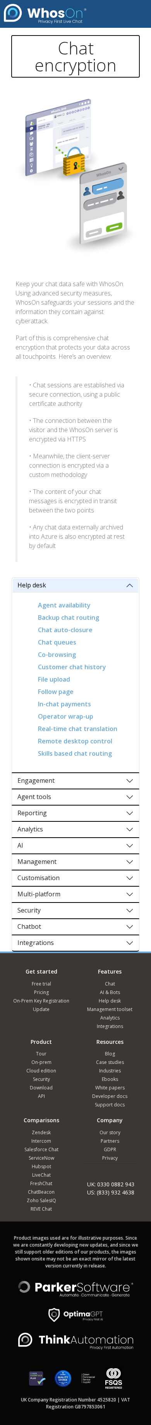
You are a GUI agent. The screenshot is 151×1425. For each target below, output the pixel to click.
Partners (110, 1141)
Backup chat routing (68, 617)
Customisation (38, 878)
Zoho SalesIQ (41, 1200)
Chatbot (29, 926)
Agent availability (64, 605)
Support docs (110, 1104)
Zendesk (41, 1132)
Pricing (41, 992)
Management (37, 861)
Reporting (32, 813)
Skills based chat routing (75, 753)
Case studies (110, 1062)
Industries (110, 1070)
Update (41, 1009)
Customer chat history (72, 667)
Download (41, 1087)
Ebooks (110, 1079)
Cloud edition (41, 1070)
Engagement (36, 780)
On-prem (41, 1062)
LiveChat (41, 1175)
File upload (54, 679)
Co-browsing (57, 654)
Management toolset (109, 1009)
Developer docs (109, 1096)
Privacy (110, 1158)
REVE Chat (41, 1209)
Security (29, 910)
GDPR (110, 1149)
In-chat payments (64, 704)
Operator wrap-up (65, 716)
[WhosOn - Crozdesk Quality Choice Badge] (63, 1382)
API (41, 1096)
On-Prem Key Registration (41, 1001)
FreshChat (41, 1183)
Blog (110, 1053)
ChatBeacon (41, 1192)
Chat (110, 984)
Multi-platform (38, 894)
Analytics (30, 829)
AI (20, 845)
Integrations (35, 942)
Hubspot (41, 1166)
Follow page (56, 691)
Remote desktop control (75, 741)
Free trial (41, 984)
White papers (110, 1087)
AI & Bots (110, 992)
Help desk (31, 585)
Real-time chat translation (77, 728)
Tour (41, 1053)
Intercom (41, 1141)
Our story (110, 1132)
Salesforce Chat (41, 1149)
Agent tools (34, 796)
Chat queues (57, 642)
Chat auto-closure (65, 630)
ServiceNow (41, 1158)
